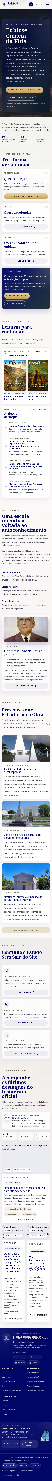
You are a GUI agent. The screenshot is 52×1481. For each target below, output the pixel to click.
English (23, 1465)
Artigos (4, 1386)
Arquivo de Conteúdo (35, 1382)
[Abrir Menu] (47, 4)
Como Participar (8, 1382)
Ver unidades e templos (26, 930)
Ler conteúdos (25, 227)
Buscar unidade (15, 303)
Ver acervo (42, 351)
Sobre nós (6, 1377)
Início (4, 1372)
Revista (24, 1471)
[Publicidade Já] (18, 1475)
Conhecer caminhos (24, 196)
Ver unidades (25, 261)
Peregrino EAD (33, 1377)
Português (9, 1465)
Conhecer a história (24, 1054)
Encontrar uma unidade (21, 98)
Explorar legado (24, 686)
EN (36, 4)
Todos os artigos (39, 409)
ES (41, 4)
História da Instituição (35, 1391)
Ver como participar (16, 296)
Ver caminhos (25, 1023)
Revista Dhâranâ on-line (11, 1391)
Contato (5, 1401)
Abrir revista (25, 992)
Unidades (5, 1405)
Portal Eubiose (33, 1372)
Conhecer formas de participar (24, 90)
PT (31, 4)
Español (35, 1465)
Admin (4, 1414)
